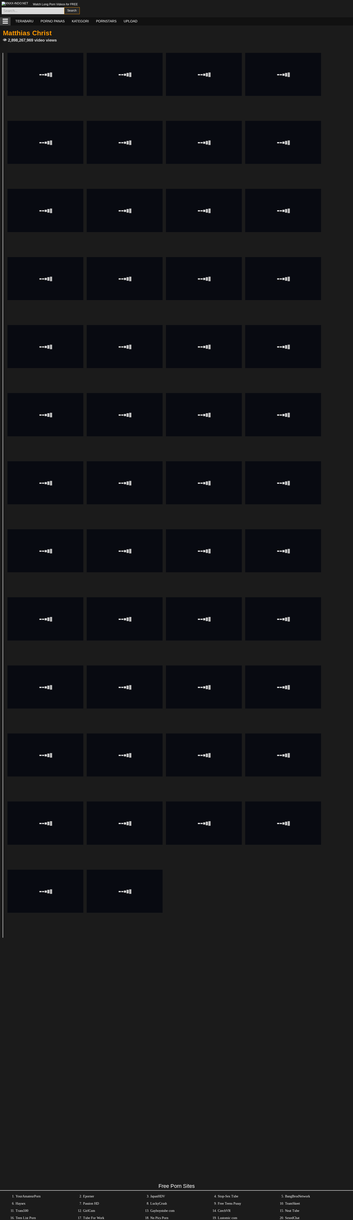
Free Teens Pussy (229, 1203)
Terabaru (24, 21)
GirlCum (89, 1211)
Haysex (20, 1203)
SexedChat (292, 1218)
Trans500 (22, 1211)
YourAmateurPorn (28, 1196)
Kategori (80, 21)
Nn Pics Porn (159, 1218)
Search (72, 10)
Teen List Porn (26, 1218)
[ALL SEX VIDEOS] (5, 21)
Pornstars (106, 21)
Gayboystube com (162, 1211)
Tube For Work (93, 1218)
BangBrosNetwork (297, 1196)
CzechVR (224, 1211)
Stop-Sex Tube (228, 1196)
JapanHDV (157, 1196)
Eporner (88, 1196)
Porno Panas (53, 21)
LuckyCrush (158, 1203)
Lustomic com (227, 1218)
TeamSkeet (292, 1203)
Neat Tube (292, 1211)
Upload (130, 21)
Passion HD (91, 1203)
